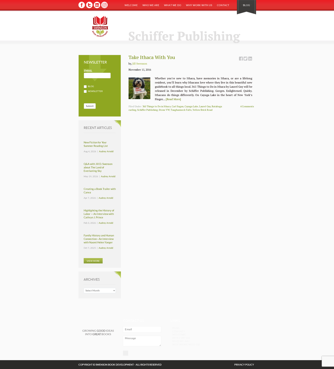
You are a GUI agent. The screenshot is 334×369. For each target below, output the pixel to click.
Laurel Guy (205, 106)
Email (88, 70)
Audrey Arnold (106, 151)
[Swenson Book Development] (100, 26)
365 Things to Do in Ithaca (156, 106)
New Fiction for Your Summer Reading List (96, 144)
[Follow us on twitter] (89, 7)
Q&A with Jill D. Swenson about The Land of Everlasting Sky (98, 167)
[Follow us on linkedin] (96, 7)
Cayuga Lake (191, 106)
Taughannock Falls (181, 109)
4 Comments (247, 106)
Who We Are (150, 5)
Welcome (131, 5)
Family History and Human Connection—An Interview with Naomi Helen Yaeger (99, 239)
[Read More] (173, 99)
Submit (90, 105)
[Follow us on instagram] (104, 7)
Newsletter (95, 91)
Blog (246, 5)
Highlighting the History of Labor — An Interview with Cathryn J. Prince (99, 214)
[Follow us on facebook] (81, 7)
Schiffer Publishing (147, 109)
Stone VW (164, 109)
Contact (223, 5)
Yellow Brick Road (202, 109)
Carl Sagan (178, 106)
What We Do (172, 5)
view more (93, 260)
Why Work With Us (199, 5)
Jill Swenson (139, 63)
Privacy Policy (244, 364)
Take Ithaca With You (152, 57)
